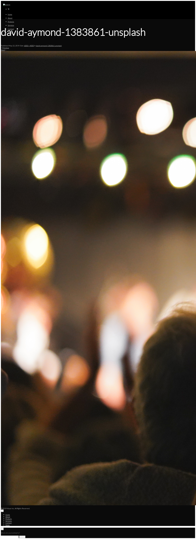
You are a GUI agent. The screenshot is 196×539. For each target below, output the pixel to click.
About (10, 18)
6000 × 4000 (29, 46)
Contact (8, 523)
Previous (5, 48)
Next (3, 50)
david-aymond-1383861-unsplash (49, 46)
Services (11, 25)
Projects (11, 22)
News (7, 525)
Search (22, 537)
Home (10, 14)
